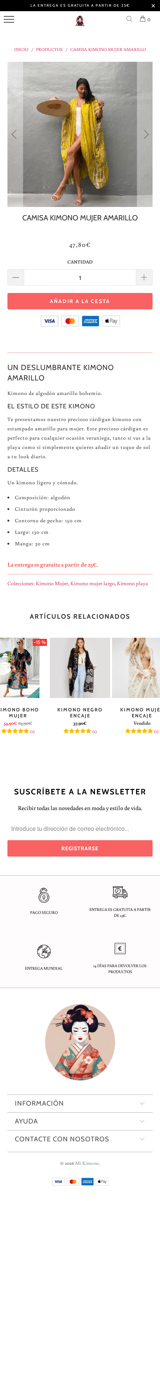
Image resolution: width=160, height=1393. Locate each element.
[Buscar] (131, 19)
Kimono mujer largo (92, 583)
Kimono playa (132, 583)
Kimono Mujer (52, 583)
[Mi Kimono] (80, 24)
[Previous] (15, 134)
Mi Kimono (87, 1163)
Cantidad (80, 262)
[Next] (145, 134)
